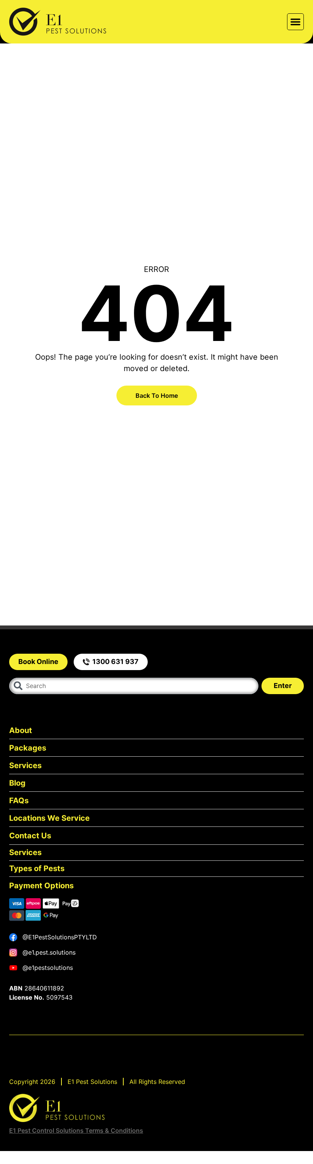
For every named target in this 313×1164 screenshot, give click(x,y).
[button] (295, 21)
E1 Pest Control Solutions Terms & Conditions (76, 1130)
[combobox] (133, 686)
